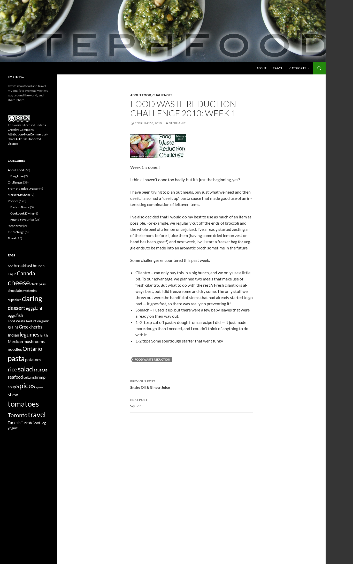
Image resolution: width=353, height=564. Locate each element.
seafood (15, 377)
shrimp (39, 377)
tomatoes (23, 403)
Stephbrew (15, 226)
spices (25, 386)
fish (19, 315)
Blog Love (17, 176)
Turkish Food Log (33, 423)
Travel (278, 68)
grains (13, 327)
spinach (40, 387)
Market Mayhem (19, 195)
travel (37, 414)
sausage (41, 370)
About (261, 68)
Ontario (32, 348)
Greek (25, 327)
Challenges (162, 95)
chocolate (15, 290)
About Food (140, 95)
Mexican (15, 341)
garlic (45, 321)
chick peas (38, 284)
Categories (297, 68)
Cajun (12, 274)
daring (32, 298)
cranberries (29, 290)
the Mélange (16, 232)
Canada (26, 273)
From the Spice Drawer (23, 188)
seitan (28, 377)
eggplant (34, 308)
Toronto (17, 415)
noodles (15, 349)
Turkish (14, 423)
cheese (19, 282)
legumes (29, 334)
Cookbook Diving (22, 213)
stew (13, 394)
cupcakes (14, 300)
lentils (44, 335)
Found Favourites (22, 220)
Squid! (138, 403)
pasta (16, 358)
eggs (12, 315)
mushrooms (34, 341)
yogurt (13, 428)
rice (12, 369)
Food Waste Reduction (152, 359)
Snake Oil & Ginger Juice (150, 384)
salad (25, 369)
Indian (13, 334)
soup (12, 387)
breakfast (23, 265)
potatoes (33, 359)
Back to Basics (19, 207)
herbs (36, 327)
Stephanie (177, 123)
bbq (10, 266)
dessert (16, 307)
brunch (38, 266)
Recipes (13, 201)
